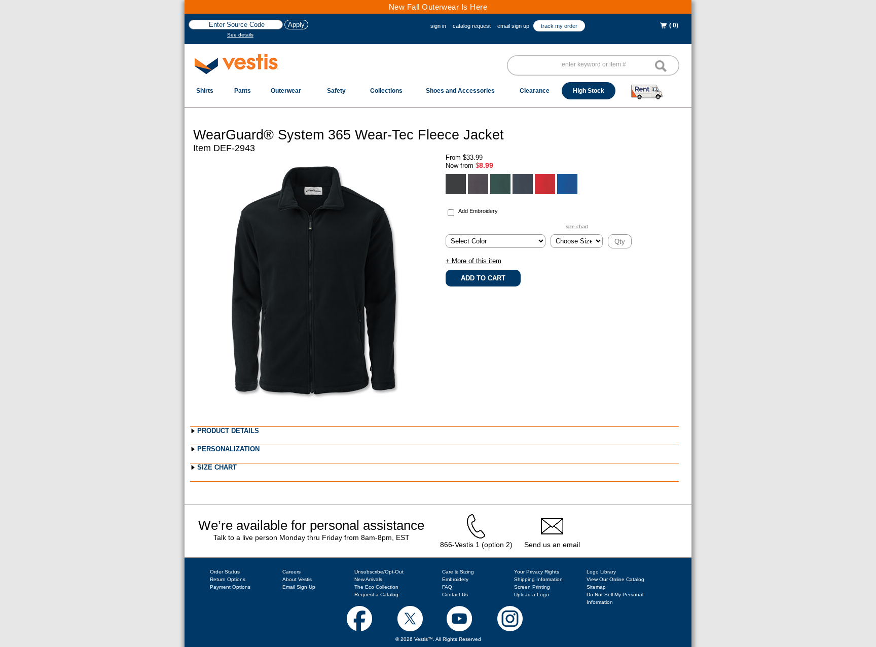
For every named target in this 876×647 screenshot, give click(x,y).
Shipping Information (538, 579)
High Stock (588, 90)
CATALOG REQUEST (472, 26)
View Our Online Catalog (615, 579)
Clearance (535, 90)
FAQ (447, 587)
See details (240, 35)
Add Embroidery (478, 211)
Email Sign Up (298, 587)
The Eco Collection (376, 587)
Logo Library (601, 571)
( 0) (673, 25)
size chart (577, 226)
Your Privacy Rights (536, 571)
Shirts (204, 90)
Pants (242, 90)
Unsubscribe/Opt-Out (379, 571)
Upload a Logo (531, 594)
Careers (291, 571)
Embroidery (455, 579)
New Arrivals (368, 579)
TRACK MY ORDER (559, 26)
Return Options (227, 579)
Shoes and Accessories (460, 90)
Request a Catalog (376, 594)
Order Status (225, 571)
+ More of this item (473, 261)
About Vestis (297, 579)
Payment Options (230, 587)
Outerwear (286, 90)
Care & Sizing (458, 571)
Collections (386, 90)
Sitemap (596, 587)
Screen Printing (532, 587)
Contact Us (455, 594)
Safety (336, 90)
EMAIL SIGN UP (513, 26)
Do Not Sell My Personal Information (615, 598)
